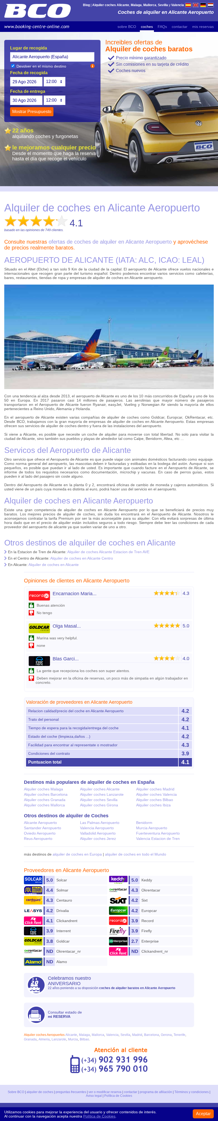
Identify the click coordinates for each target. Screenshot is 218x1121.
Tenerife (179, 1035)
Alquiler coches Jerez (98, 838)
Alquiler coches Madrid (155, 789)
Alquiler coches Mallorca (44, 805)
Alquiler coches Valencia (156, 794)
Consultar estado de (65, 1014)
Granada (30, 1039)
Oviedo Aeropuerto (40, 833)
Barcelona (151, 1035)
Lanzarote (59, 1039)
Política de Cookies (118, 1096)
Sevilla (125, 1035)
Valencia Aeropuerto (97, 828)
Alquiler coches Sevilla (99, 800)
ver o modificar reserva (105, 1092)
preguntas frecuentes (71, 1092)
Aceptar (203, 1113)
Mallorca (98, 1035)
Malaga (84, 1035)
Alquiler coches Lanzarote (102, 794)
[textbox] (52, 57)
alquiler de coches (40, 1092)
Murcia (73, 1039)
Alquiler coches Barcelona (46, 794)
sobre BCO (127, 26)
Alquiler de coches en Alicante (53, 564)
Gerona (166, 1035)
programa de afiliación (156, 1092)
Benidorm (144, 822)
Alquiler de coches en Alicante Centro (81, 558)
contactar (179, 26)
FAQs (162, 26)
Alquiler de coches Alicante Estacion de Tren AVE (108, 552)
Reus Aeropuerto (38, 838)
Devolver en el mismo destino (40, 66)
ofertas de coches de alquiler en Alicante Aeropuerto (110, 242)
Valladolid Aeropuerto (98, 833)
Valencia (112, 1035)
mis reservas (203, 26)
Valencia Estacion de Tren (158, 838)
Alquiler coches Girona (99, 805)
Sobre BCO (16, 1092)
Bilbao (84, 1039)
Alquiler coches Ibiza (153, 805)
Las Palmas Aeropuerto (99, 822)
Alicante (71, 1035)
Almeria (44, 1039)
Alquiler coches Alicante (100, 789)
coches (147, 26)
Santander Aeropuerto (42, 828)
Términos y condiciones (191, 1092)
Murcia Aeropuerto (151, 828)
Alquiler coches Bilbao (154, 800)
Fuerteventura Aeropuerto (158, 833)
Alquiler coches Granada (44, 800)
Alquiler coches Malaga (43, 789)
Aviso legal (94, 1096)
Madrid (137, 1035)
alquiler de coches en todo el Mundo (135, 854)
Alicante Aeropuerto (40, 822)
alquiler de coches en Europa (77, 854)
